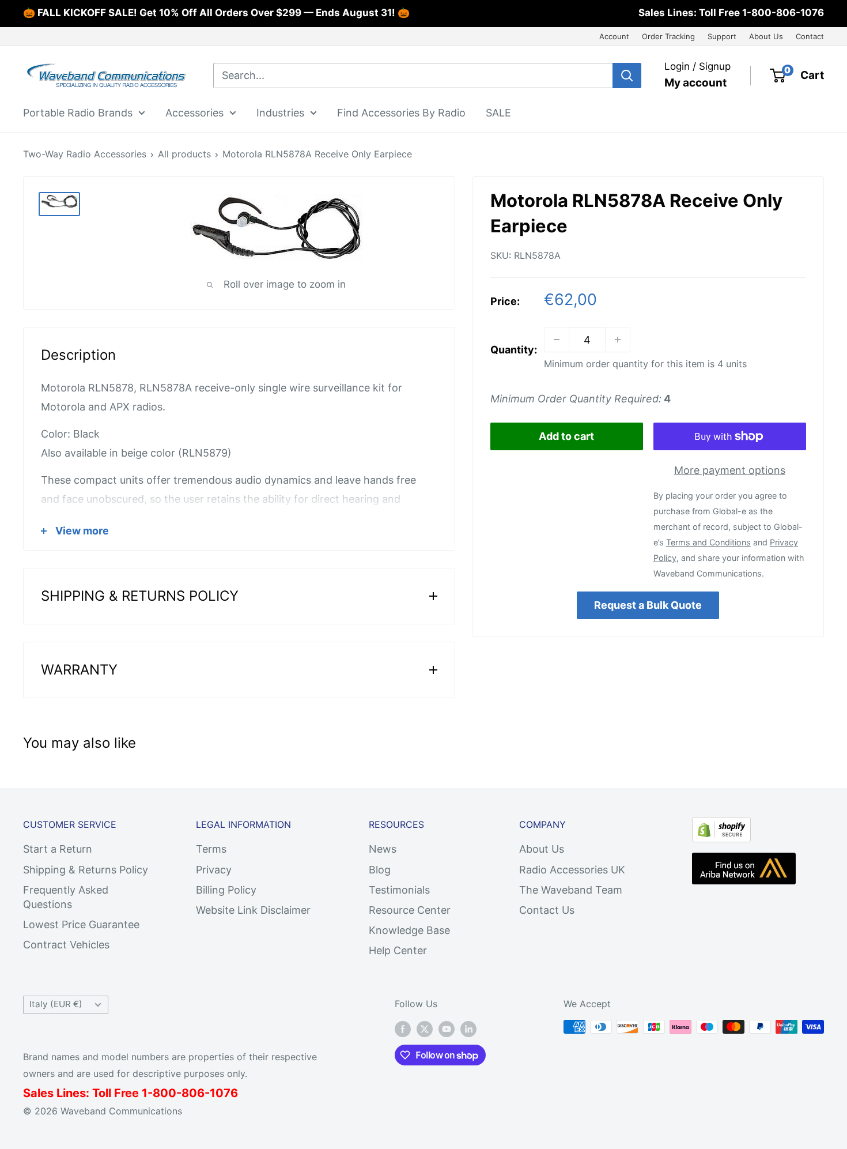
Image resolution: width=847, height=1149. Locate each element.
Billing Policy (226, 890)
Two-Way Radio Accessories (84, 154)
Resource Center (410, 910)
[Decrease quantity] (556, 339)
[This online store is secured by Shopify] (721, 826)
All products (184, 154)
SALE (498, 112)
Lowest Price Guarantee (81, 924)
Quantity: (513, 350)
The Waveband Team (570, 890)
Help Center (398, 950)
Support (722, 36)
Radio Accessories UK (572, 870)
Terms (211, 849)
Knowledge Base (409, 930)
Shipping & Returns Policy (85, 870)
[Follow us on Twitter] (425, 1028)
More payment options (729, 470)
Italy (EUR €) (55, 1004)
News (382, 849)
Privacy (214, 870)
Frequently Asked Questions (65, 897)
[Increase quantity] (618, 339)
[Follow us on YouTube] (446, 1028)
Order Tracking (668, 36)
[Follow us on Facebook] (403, 1028)
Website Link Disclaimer (253, 910)
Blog (380, 870)
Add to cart (566, 436)
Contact (810, 36)
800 (164, 1093)
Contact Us (546, 910)
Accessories (194, 112)
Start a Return (57, 849)
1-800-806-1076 (783, 12)
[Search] (626, 75)
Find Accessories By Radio (401, 112)
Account (614, 36)
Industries (280, 112)
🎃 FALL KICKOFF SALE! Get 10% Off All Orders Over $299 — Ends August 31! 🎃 (216, 12)
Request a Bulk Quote (648, 604)
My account (695, 82)
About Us (766, 36)
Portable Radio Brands (78, 112)
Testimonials (399, 890)
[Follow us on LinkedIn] (468, 1028)
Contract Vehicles (66, 945)
